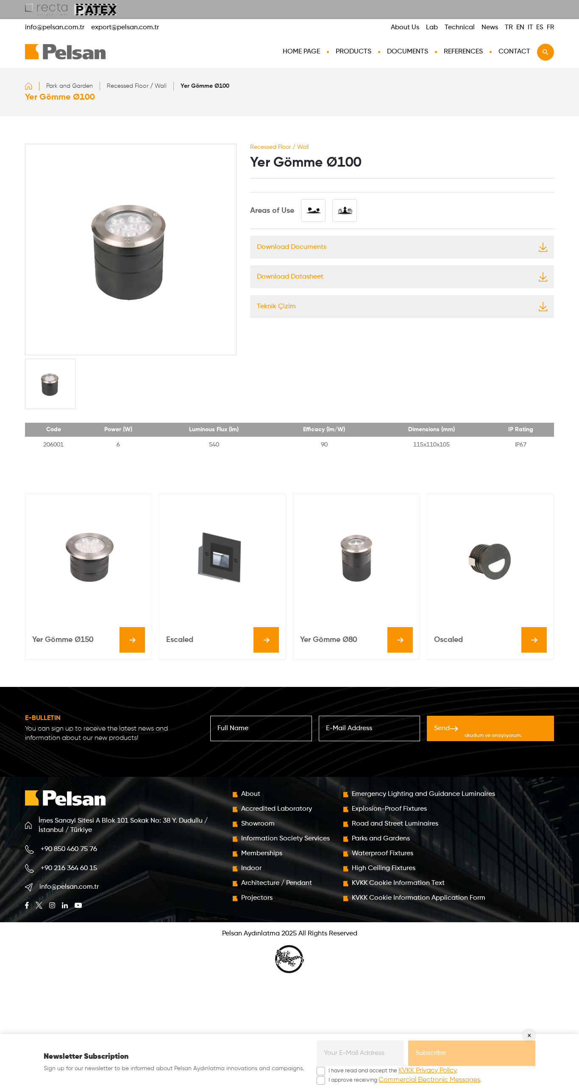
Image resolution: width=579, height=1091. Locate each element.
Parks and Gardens (381, 838)
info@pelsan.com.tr (54, 27)
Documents (407, 51)
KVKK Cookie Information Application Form (418, 898)
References (463, 51)
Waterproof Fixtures (382, 853)
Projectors (257, 898)
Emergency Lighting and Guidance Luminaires (423, 794)
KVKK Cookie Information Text (398, 883)
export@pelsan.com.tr (125, 27)
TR (509, 27)
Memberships (261, 853)
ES (539, 27)
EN (520, 27)
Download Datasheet (290, 276)
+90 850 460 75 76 (69, 849)
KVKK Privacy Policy (427, 1070)
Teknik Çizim (276, 306)
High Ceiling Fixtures (383, 868)
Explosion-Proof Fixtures (389, 809)
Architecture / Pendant (276, 883)
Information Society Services (285, 838)
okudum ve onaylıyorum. (503, 731)
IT (530, 27)
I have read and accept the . (393, 1070)
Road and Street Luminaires (395, 823)
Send (487, 731)
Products (353, 51)
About (250, 794)
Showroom (258, 823)
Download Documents (291, 247)
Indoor (251, 868)
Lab (432, 27)
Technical (460, 27)
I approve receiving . (405, 1080)
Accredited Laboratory (276, 809)
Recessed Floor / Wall (137, 86)
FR (550, 27)
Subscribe (430, 1053)
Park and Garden (69, 86)
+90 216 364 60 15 (69, 868)
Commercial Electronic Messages (429, 1080)
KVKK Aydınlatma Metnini (503, 728)
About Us (405, 27)
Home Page (301, 51)
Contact (514, 51)
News (490, 27)
